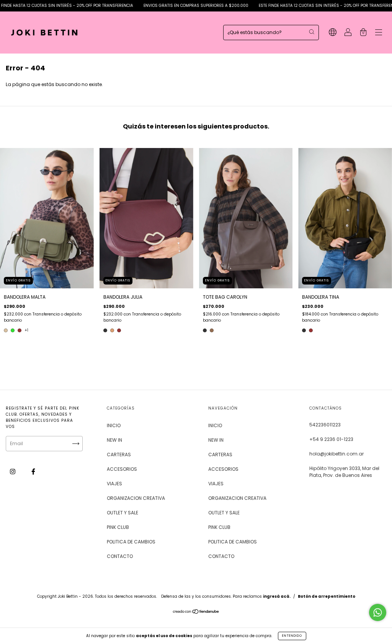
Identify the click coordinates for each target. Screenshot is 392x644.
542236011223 (325, 424)
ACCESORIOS (122, 469)
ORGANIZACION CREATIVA (136, 498)
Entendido (292, 636)
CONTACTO (120, 556)
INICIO (114, 425)
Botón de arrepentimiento (326, 596)
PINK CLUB (118, 527)
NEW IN (114, 440)
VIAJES (114, 483)
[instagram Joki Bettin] (13, 471)
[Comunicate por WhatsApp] (377, 612)
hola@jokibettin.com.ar (336, 453)
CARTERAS (119, 454)
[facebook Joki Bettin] (33, 471)
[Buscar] (311, 31)
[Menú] (378, 33)
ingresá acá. (277, 596)
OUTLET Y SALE (122, 512)
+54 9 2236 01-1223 (331, 439)
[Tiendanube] (196, 612)
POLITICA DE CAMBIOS (131, 541)
